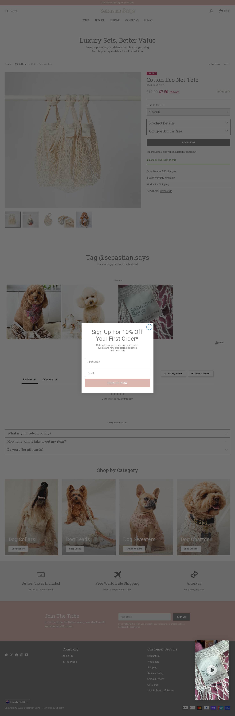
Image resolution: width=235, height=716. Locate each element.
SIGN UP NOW (118, 383)
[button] (212, 670)
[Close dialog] (149, 327)
